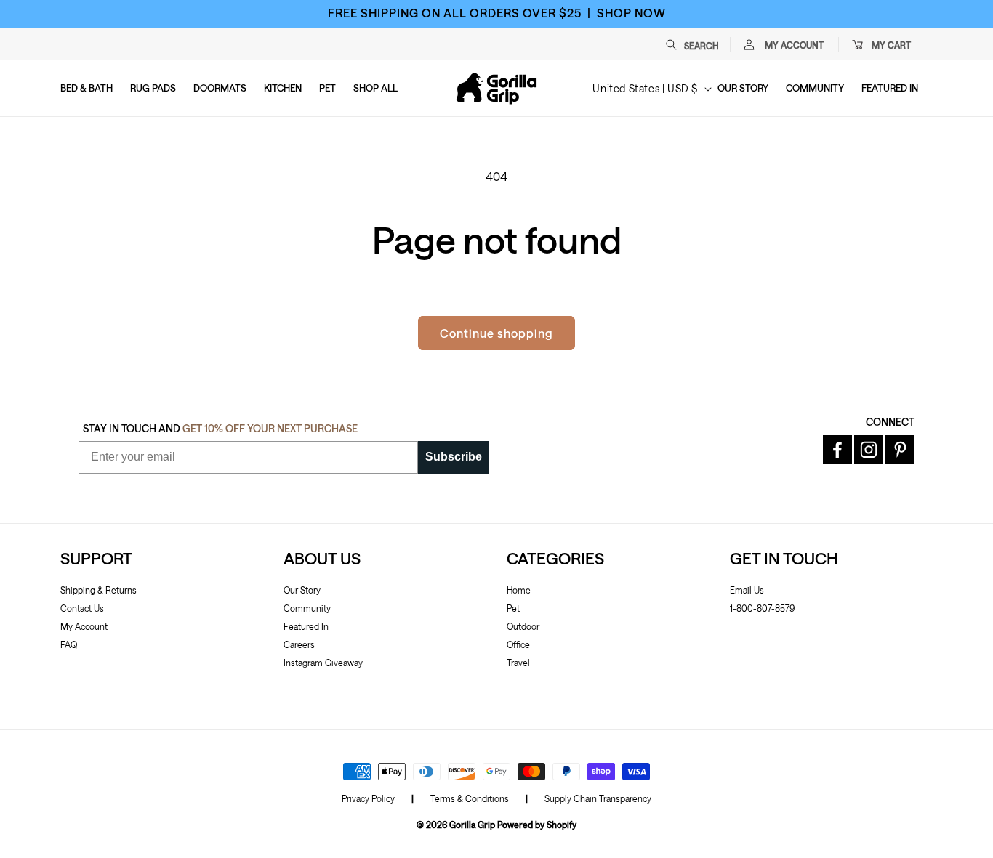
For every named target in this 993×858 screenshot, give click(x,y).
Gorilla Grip (472, 824)
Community (307, 608)
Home (519, 590)
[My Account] (749, 44)
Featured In (306, 626)
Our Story (302, 590)
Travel (518, 662)
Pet (513, 608)
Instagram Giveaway (323, 662)
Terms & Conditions (469, 798)
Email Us (747, 590)
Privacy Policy (368, 798)
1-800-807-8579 (762, 608)
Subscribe (453, 456)
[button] (699, 44)
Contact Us (82, 608)
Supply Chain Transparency (597, 798)
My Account (84, 626)
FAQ (68, 644)
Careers (299, 644)
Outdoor (523, 626)
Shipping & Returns (98, 590)
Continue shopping (496, 333)
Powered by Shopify (536, 824)
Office (518, 644)
